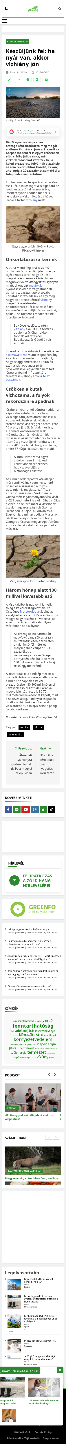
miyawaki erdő (30, 1044)
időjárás (28, 1031)
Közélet (27, 1287)
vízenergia (26, 1057)
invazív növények (45, 1031)
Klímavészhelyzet (17, 41)
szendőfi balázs (51, 1048)
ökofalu (51, 1058)
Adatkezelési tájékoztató (23, 1438)
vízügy (42, 1056)
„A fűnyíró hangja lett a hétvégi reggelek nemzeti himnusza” (39, 1357)
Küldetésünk (22, 1432)
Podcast (13, 1108)
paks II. (14, 1048)
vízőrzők (33, 1058)
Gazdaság (28, 1346)
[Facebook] (28, 79)
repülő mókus (39, 1048)
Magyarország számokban (24, 1167)
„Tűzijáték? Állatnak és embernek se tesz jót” (29, 986)
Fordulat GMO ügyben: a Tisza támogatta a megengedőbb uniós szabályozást (40, 1319)
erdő (49, 1020)
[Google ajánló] (37, 79)
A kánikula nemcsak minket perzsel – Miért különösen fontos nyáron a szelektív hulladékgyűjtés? (34, 958)
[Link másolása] (18, 79)
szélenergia (19, 1053)
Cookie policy (43, 1432)
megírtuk (35, 285)
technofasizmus (51, 1053)
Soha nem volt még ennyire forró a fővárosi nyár (43, 1402)
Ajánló (26, 1326)
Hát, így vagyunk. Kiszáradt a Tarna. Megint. (29, 929)
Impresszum (51, 1438)
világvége (17, 1057)
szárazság (15, 734)
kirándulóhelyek (48, 1035)
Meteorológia (29, 611)
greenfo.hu (19, 932)
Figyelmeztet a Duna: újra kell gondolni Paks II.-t (38, 1280)
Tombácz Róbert (20, 72)
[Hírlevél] (46, 79)
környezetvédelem (33, 1039)
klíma (38, 727)
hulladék (16, 1030)
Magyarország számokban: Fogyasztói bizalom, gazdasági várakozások (30, 1176)
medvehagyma (17, 1044)
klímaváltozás (17, 355)
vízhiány (31, 200)
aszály (24, 727)
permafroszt (27, 1048)
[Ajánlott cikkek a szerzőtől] (9, 79)
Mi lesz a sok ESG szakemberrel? (40, 1340)
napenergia (46, 1044)
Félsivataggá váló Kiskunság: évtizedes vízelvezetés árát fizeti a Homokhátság (41, 1299)
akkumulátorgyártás (23, 1021)
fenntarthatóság (33, 1025)
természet (36, 1052)
